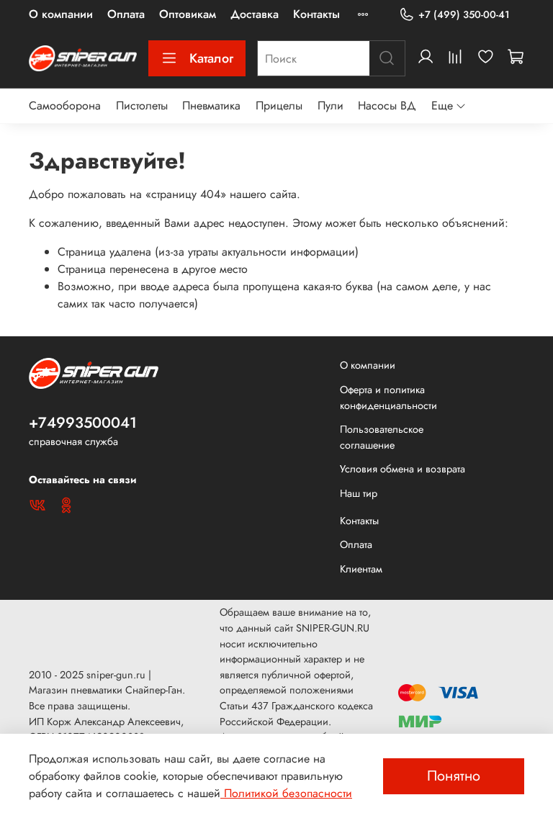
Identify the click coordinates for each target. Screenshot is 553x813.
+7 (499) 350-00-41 (464, 14)
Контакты (316, 14)
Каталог (211, 58)
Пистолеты (142, 105)
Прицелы (279, 105)
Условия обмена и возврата (402, 469)
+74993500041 (83, 423)
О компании (61, 14)
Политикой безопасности (286, 793)
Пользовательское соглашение (381, 437)
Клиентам (361, 569)
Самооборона (65, 105)
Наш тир (358, 493)
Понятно (453, 775)
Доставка (254, 14)
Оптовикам (187, 14)
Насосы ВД (387, 105)
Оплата (126, 14)
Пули (330, 105)
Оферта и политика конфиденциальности (388, 397)
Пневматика (211, 105)
